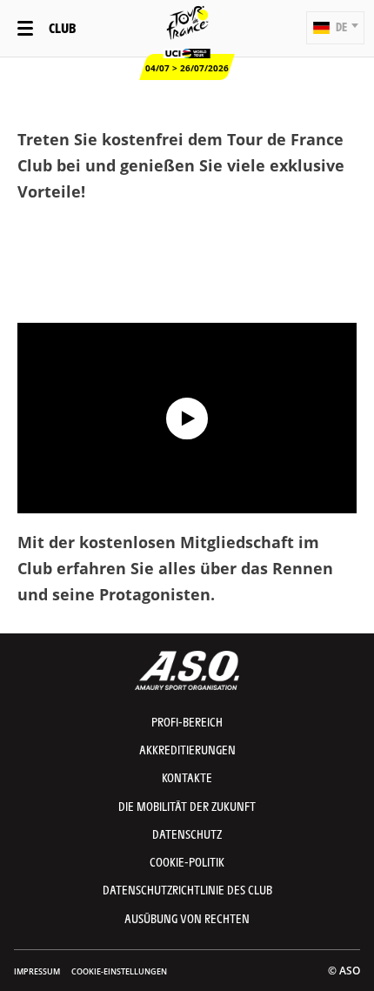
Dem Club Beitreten (187, 238)
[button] (335, 27)
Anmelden (187, 290)
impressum (37, 971)
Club (62, 27)
